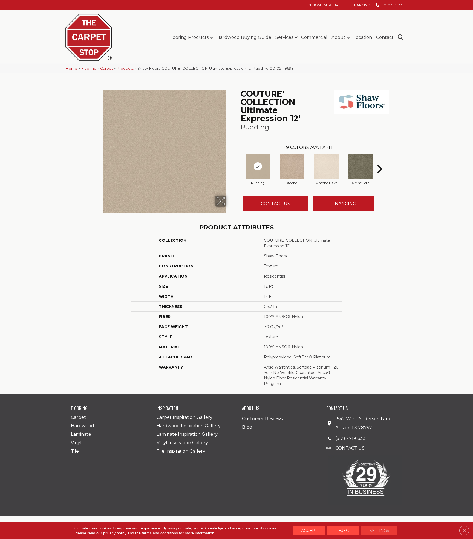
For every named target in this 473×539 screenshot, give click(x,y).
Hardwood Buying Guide (244, 37)
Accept (309, 530)
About (338, 37)
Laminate (81, 434)
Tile (75, 451)
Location (362, 37)
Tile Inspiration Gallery (181, 451)
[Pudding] (258, 166)
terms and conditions (160, 533)
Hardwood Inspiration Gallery (189, 425)
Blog (247, 427)
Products (125, 68)
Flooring (88, 68)
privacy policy (114, 533)
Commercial (314, 37)
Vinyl (76, 442)
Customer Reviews (262, 418)
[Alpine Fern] (360, 166)
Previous (238, 161)
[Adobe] (292, 166)
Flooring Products (189, 37)
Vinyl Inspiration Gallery (182, 442)
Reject (343, 530)
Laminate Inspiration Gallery (187, 434)
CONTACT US (350, 448)
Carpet (106, 68)
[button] (211, 37)
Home (71, 68)
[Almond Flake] (326, 166)
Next (379, 161)
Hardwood (82, 425)
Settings (379, 530)
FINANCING (343, 203)
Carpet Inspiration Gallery (184, 417)
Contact (385, 37)
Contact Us (275, 203)
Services (284, 37)
